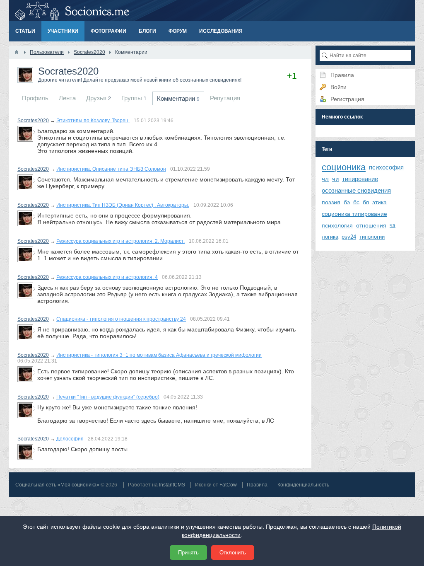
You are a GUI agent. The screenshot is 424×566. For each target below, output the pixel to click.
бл (366, 202)
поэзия (331, 202)
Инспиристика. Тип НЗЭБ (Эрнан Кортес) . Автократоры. (122, 205)
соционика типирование (354, 213)
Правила (257, 485)
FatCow (228, 485)
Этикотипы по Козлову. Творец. (93, 120)
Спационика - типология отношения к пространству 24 (121, 319)
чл (325, 178)
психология (337, 225)
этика (379, 202)
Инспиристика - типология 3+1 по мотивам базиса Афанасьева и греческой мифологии (159, 355)
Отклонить (232, 552)
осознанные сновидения (356, 190)
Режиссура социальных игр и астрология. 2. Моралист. (120, 241)
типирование (360, 178)
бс (356, 202)
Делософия (70, 439)
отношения (371, 225)
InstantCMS (172, 485)
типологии (372, 237)
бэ (347, 202)
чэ (392, 225)
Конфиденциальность (303, 485)
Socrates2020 (33, 120)
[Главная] (16, 52)
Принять (188, 552)
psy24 (349, 237)
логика (330, 237)
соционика (344, 167)
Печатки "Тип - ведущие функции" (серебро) (107, 397)
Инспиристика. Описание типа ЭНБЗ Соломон (111, 169)
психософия (386, 167)
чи (335, 178)
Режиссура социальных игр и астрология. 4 (107, 277)
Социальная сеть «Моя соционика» (57, 485)
